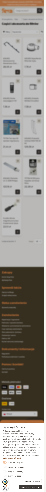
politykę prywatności (12, 458)
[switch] (5, 489)
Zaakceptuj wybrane (32, 481)
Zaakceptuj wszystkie (29, 487)
